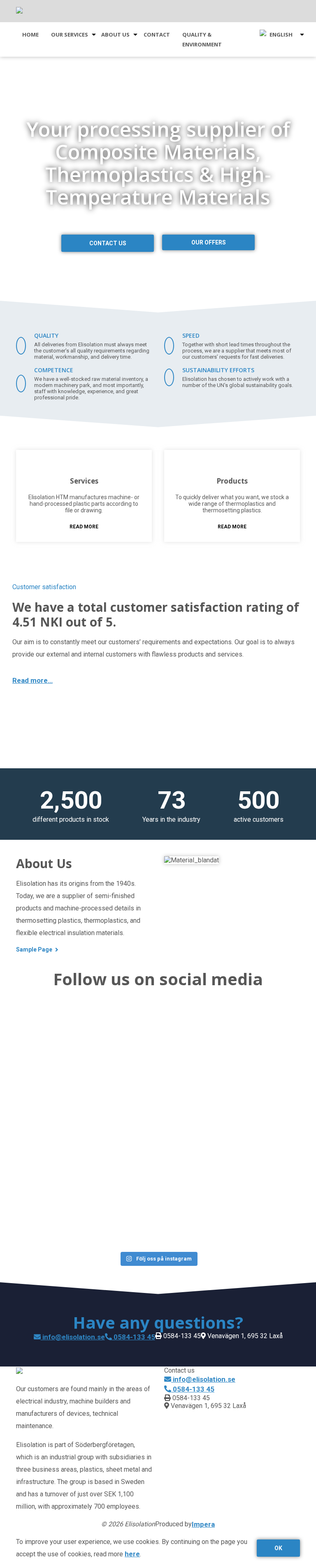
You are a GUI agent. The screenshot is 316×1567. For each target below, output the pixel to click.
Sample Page (34, 949)
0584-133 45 (133, 1337)
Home (30, 34)
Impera (203, 1524)
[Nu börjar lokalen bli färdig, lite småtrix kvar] (78, 1230)
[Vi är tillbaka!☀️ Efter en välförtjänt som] (78, 1147)
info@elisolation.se (73, 1337)
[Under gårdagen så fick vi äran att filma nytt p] (238, 1039)
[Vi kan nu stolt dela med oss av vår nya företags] (78, 1044)
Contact (157, 34)
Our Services (69, 34)
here (132, 1554)
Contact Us (107, 243)
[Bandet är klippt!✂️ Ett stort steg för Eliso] (238, 1117)
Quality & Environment (202, 39)
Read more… (32, 680)
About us (115, 34)
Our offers (208, 242)
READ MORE (84, 527)
